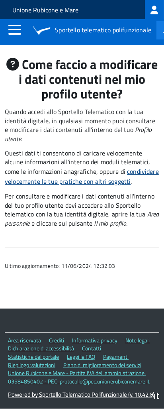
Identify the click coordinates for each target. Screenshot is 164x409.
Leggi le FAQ (81, 356)
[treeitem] (154, 9)
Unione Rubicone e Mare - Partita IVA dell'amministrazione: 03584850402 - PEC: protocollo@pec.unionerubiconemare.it (79, 377)
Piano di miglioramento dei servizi (102, 365)
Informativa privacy (94, 340)
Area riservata (24, 340)
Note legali (137, 340)
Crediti (56, 340)
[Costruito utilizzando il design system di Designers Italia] (155, 397)
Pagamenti (116, 356)
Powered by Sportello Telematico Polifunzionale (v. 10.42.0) (81, 394)
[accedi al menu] (14, 29)
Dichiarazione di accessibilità (41, 348)
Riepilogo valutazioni (31, 365)
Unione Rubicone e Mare (45, 10)
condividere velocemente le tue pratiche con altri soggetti (82, 176)
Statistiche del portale (33, 356)
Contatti (91, 348)
